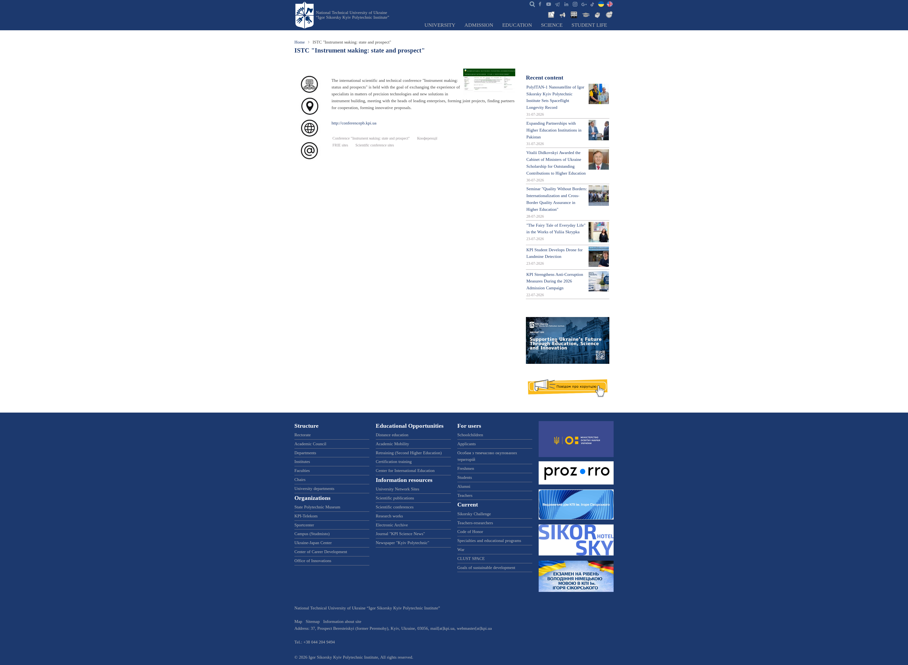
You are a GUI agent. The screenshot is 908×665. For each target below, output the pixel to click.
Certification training (394, 461)
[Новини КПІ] (550, 14)
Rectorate (302, 434)
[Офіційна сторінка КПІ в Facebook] (540, 4)
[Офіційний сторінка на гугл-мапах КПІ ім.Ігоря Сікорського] (583, 4)
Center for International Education (405, 470)
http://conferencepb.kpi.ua (354, 123)
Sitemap (313, 621)
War (460, 549)
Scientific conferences (395, 507)
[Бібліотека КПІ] (597, 14)
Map (298, 621)
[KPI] (610, 4)
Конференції (427, 138)
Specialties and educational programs (489, 540)
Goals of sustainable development (486, 567)
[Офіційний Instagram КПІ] (575, 4)
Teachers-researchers (475, 522)
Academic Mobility (392, 443)
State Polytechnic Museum (317, 507)
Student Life (589, 25)
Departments (305, 452)
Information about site (342, 621)
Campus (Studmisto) (312, 533)
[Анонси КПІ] (562, 14)
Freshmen (465, 468)
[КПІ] (601, 4)
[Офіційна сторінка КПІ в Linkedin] (566, 4)
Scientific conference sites (374, 145)
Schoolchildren (470, 434)
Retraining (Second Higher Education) (409, 452)
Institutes (302, 461)
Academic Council (310, 443)
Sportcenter (304, 525)
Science (552, 25)
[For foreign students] (608, 14)
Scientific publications (395, 498)
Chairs (300, 479)
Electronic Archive (392, 525)
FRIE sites (340, 145)
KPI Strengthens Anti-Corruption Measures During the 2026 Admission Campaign (554, 281)
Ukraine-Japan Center (313, 542)
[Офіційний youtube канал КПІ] (548, 4)
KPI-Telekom (306, 516)
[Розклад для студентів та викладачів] (573, 14)
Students (464, 477)
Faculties (302, 470)
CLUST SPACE (471, 558)
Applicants (466, 443)
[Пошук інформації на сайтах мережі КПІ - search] (531, 4)
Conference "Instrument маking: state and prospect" (371, 138)
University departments (314, 488)
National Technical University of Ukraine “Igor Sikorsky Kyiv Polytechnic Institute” (352, 15)
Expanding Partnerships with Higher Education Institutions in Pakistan (553, 130)
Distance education (392, 434)
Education (517, 25)
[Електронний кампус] (585, 14)
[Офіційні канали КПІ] (557, 4)
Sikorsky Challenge (474, 513)
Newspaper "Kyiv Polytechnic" (402, 542)
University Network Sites (397, 489)
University (439, 25)
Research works (389, 516)
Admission (478, 25)
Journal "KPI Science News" (400, 533)
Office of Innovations (312, 560)
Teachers (464, 495)
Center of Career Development (320, 551)
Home (299, 42)
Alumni (463, 486)
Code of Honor (470, 531)
